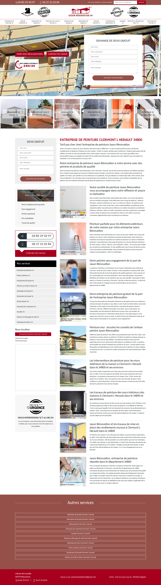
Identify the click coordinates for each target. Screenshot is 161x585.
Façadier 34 (123, 22)
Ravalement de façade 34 (36, 22)
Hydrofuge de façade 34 (69, 22)
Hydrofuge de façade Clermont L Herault (80, 515)
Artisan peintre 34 (96, 22)
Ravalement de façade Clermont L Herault (80, 553)
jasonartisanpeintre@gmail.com (83, 577)
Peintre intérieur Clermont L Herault (81, 548)
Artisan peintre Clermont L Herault (80, 524)
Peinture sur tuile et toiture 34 (53, 22)
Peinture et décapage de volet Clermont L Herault (80, 538)
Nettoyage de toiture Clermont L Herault (80, 543)
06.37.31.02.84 (50, 2)
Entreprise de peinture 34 (9, 22)
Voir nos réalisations (30, 54)
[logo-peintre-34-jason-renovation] (80, 12)
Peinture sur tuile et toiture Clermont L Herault (80, 557)
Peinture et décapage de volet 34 (136, 22)
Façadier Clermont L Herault (80, 534)
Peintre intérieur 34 (23, 22)
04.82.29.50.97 (26, 2)
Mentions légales (139, 577)
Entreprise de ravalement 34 (110, 22)
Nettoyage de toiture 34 (151, 22)
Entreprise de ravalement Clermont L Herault (80, 529)
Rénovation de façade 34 (83, 22)
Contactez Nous (57, 54)
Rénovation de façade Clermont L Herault (80, 519)
